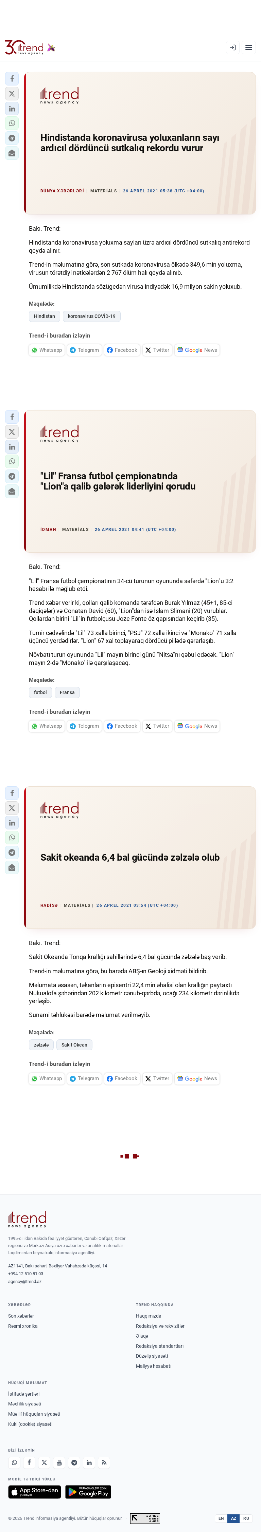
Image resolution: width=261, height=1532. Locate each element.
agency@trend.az (24, 1281)
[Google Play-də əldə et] (88, 1492)
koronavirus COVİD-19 (92, 316)
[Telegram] (74, 1463)
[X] (44, 1463)
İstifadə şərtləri (23, 1394)
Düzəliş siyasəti (152, 1356)
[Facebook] (29, 1463)
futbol (40, 692)
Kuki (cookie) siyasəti (30, 1424)
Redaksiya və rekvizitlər (160, 1326)
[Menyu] (249, 47)
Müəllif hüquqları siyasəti (34, 1414)
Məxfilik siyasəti (24, 1403)
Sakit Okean (74, 1045)
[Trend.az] (30, 47)
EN (221, 1518)
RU (246, 1518)
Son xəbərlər (21, 1316)
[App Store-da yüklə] (34, 1492)
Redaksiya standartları (160, 1346)
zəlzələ (41, 1045)
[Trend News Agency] (27, 1219)
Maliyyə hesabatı (153, 1366)
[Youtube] (59, 1463)
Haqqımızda (148, 1316)
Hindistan (44, 316)
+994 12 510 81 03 (25, 1273)
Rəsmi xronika (23, 1326)
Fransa (67, 692)
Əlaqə (142, 1336)
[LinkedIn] (89, 1463)
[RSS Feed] (104, 1463)
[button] (11, 78)
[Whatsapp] (14, 1463)
